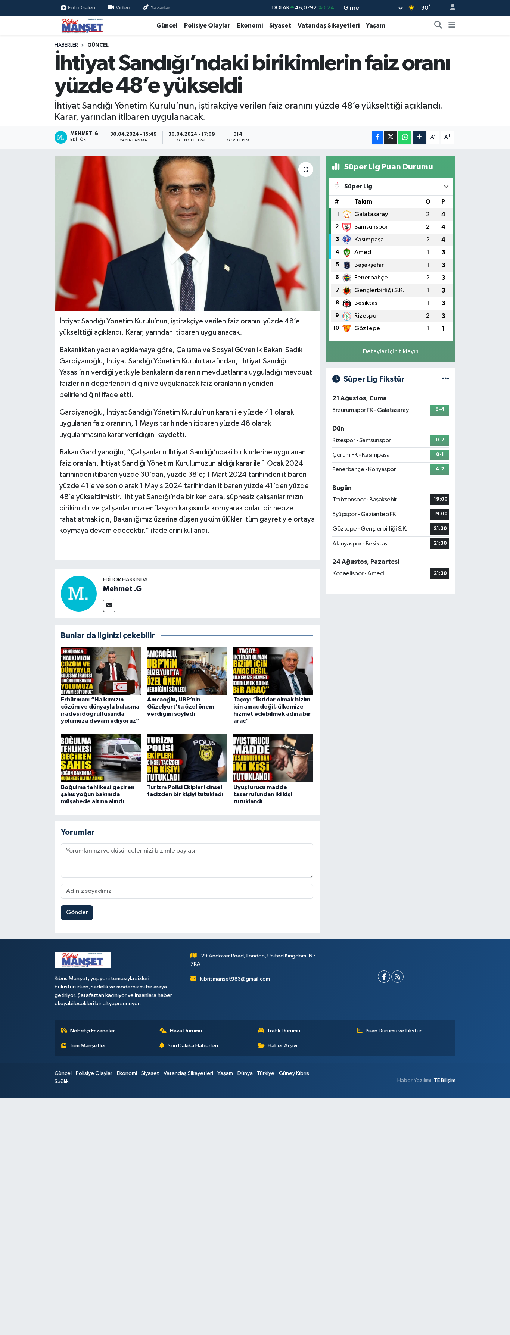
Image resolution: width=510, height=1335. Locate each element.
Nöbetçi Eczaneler (92, 1031)
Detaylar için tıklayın (391, 351)
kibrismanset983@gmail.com (235, 979)
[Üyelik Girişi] (449, 8)
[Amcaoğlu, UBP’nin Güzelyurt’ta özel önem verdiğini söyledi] (187, 670)
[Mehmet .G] (79, 593)
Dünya (245, 1073)
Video (123, 7)
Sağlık (62, 1081)
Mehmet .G (122, 589)
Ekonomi (250, 25)
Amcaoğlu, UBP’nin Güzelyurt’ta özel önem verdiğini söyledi (180, 707)
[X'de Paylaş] (390, 137)
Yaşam (375, 25)
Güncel (167, 25)
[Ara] (438, 26)
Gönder (77, 912)
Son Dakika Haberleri (193, 1045)
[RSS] (397, 976)
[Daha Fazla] (419, 137)
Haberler (66, 45)
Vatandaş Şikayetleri (329, 25)
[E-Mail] (109, 606)
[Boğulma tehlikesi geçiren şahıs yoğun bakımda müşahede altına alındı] (101, 758)
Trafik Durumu (283, 1031)
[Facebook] (384, 976)
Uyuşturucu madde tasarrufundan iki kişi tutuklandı (262, 794)
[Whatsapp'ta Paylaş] (404, 137)
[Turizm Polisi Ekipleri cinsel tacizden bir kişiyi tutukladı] (187, 758)
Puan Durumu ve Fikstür (394, 1031)
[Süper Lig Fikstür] (445, 379)
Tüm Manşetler (87, 1045)
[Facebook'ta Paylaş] (377, 137)
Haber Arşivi (282, 1045)
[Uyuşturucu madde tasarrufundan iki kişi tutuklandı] (273, 758)
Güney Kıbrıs (294, 1073)
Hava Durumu (186, 1031)
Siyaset (280, 25)
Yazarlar (160, 7)
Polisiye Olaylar (207, 25)
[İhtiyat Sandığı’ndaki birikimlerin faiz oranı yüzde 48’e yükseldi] (187, 233)
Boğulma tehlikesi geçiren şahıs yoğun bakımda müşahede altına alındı (97, 794)
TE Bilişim (444, 1080)
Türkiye (265, 1073)
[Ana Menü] (451, 26)
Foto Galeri (81, 7)
